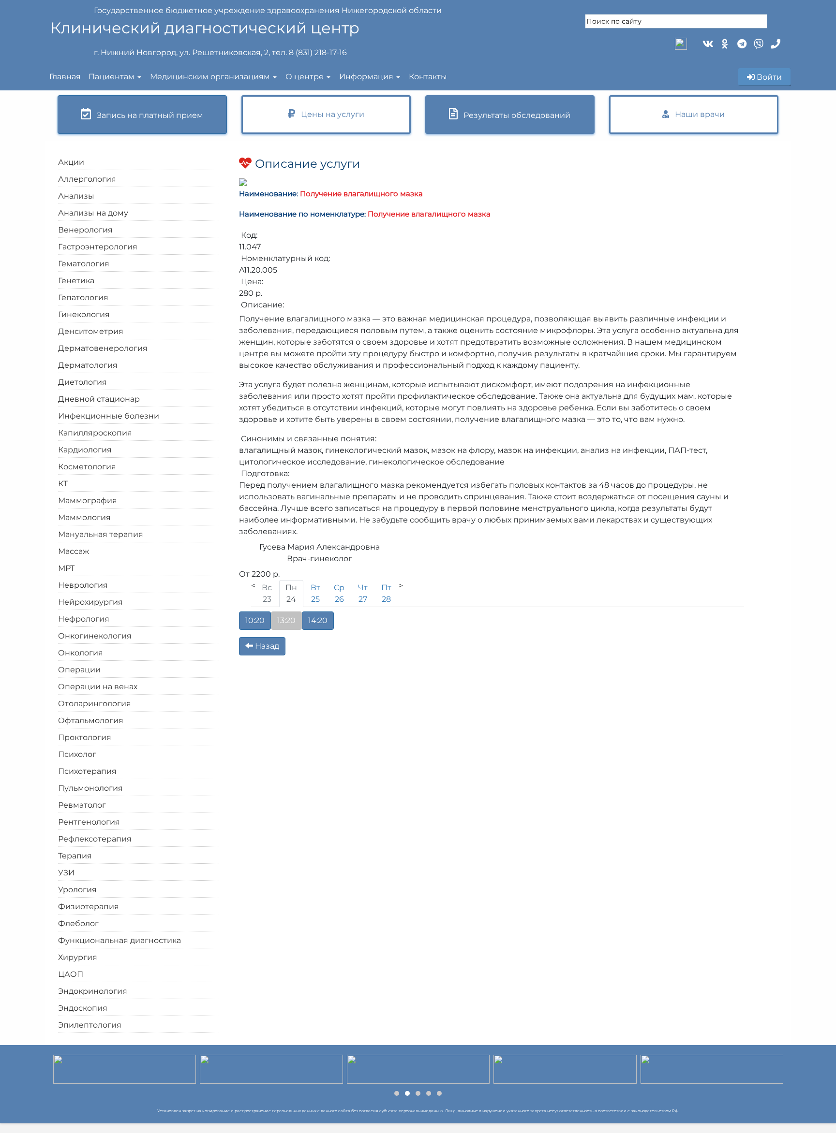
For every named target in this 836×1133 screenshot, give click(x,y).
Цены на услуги (329, 114)
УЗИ (66, 872)
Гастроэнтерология (97, 246)
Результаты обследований (514, 115)
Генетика (76, 280)
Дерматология (88, 365)
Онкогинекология (95, 635)
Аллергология (87, 179)
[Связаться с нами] (774, 42)
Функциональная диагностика (119, 940)
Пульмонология (90, 788)
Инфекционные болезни (108, 416)
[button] (396, 1093)
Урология (77, 889)
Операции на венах (97, 686)
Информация (366, 76)
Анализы (76, 196)
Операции (79, 669)
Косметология (87, 466)
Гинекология (84, 314)
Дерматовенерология (103, 348)
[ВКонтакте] (707, 42)
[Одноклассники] (724, 42)
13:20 (286, 620)
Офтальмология (90, 720)
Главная (65, 76)
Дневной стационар (99, 399)
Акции (71, 162)
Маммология (84, 517)
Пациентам (111, 76)
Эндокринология (92, 991)
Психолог (77, 754)
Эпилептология (89, 1025)
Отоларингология (94, 703)
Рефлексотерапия (95, 838)
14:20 (318, 620)
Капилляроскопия (95, 432)
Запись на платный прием (147, 115)
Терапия (75, 855)
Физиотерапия (88, 906)
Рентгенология (89, 822)
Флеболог (78, 923)
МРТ (66, 568)
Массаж (73, 551)
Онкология (80, 652)
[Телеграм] (740, 42)
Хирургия (77, 957)
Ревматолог (82, 805)
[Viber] (757, 42)
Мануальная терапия (100, 534)
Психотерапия (87, 771)
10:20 (255, 620)
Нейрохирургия (90, 602)
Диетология (82, 382)
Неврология (83, 585)
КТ (63, 483)
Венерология (85, 229)
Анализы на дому (93, 213)
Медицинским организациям (210, 76)
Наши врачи (697, 114)
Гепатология (83, 297)
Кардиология (85, 449)
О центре (304, 76)
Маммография (87, 500)
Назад (266, 646)
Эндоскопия (82, 1008)
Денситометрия (90, 331)
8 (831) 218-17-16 (318, 52)
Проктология (84, 737)
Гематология (83, 263)
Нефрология (83, 619)
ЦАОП (70, 974)
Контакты (428, 76)
